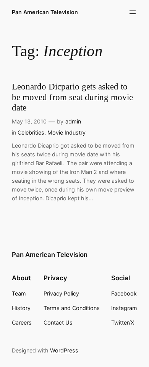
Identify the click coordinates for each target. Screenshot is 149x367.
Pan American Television (45, 12)
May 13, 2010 (29, 121)
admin (73, 121)
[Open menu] (132, 12)
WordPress (64, 350)
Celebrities (31, 132)
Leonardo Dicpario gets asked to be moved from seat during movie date (72, 97)
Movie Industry (66, 132)
